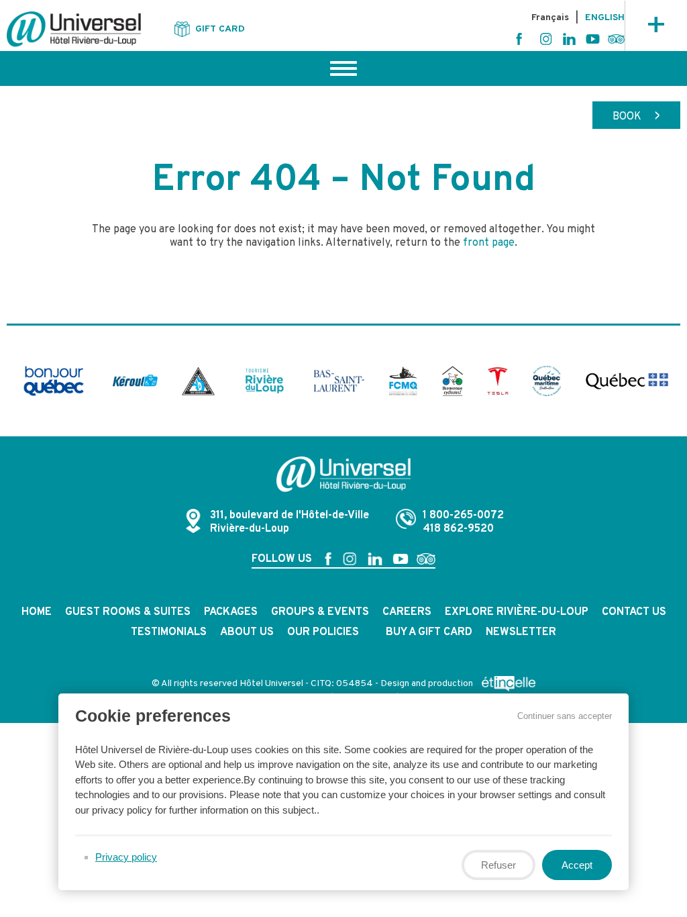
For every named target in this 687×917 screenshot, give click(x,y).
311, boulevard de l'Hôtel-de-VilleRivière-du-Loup (289, 522)
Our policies (323, 632)
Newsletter (521, 632)
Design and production (427, 683)
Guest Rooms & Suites (128, 612)
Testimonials (169, 632)
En (605, 18)
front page (489, 243)
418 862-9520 (458, 529)
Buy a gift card (429, 632)
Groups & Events (320, 612)
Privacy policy (126, 857)
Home (36, 612)
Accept (577, 865)
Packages (231, 612)
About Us (247, 632)
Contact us (634, 612)
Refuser (498, 865)
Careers (406, 612)
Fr (550, 18)
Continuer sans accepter (564, 716)
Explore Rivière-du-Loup (516, 612)
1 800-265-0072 (463, 515)
